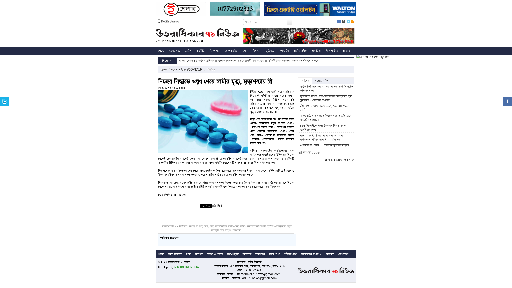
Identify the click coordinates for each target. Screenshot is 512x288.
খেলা (245, 51)
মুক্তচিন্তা (316, 51)
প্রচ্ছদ (161, 51)
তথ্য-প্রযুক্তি (233, 254)
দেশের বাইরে (232, 51)
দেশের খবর (174, 51)
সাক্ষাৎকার (260, 254)
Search (289, 22)
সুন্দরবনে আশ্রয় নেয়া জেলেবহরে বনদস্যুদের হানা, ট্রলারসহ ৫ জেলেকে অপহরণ (326, 98)
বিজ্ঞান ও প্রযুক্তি (215, 254)
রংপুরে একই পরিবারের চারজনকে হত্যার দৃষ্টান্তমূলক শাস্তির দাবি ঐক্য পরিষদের (321, 138)
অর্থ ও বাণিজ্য (300, 51)
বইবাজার (247, 254)
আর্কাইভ (330, 254)
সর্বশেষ (305, 81)
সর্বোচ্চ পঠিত (321, 81)
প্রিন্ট (219, 206)
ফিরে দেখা (274, 254)
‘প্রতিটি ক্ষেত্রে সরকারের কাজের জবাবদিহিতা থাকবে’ (281, 61)
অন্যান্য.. (347, 51)
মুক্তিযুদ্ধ (270, 51)
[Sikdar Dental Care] (235, 10)
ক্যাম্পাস (199, 254)
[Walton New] (310, 10)
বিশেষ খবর (215, 51)
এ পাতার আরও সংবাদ (338, 160)
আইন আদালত (175, 254)
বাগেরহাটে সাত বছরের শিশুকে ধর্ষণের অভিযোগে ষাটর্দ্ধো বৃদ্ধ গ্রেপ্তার (325, 118)
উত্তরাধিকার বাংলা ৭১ (311, 254)
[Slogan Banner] (298, 37)
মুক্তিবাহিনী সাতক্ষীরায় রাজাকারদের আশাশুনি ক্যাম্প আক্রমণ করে (327, 89)
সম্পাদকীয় (284, 51)
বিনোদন (257, 51)
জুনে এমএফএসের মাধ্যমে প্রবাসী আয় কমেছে (228, 61)
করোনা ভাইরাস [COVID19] (187, 70)
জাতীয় (188, 51)
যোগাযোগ (343, 254)
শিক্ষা (188, 254)
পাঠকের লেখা (290, 254)
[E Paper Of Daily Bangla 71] (181, 10)
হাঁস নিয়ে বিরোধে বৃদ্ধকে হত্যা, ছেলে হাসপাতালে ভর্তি (325, 108)
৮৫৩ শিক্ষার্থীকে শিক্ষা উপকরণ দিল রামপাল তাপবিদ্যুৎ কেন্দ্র (323, 128)
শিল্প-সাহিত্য (331, 51)
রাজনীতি (200, 51)
